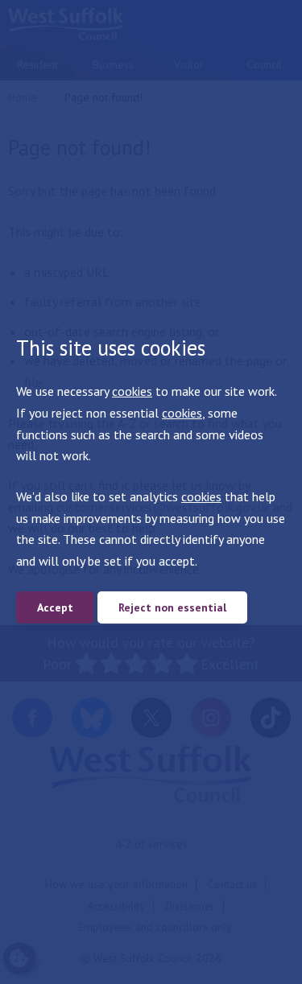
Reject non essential (172, 607)
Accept (55, 607)
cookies (132, 391)
